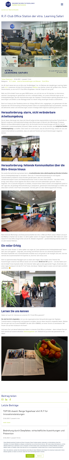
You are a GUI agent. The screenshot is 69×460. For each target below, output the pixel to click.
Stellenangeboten (29, 331)
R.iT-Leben (12, 81)
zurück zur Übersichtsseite (9, 10)
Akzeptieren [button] (30, 456)
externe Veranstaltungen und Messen (29, 81)
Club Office (45, 81)
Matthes (35, 87)
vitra (6, 87)
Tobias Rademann (7, 79)
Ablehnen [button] (39, 456)
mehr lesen (6, 422)
